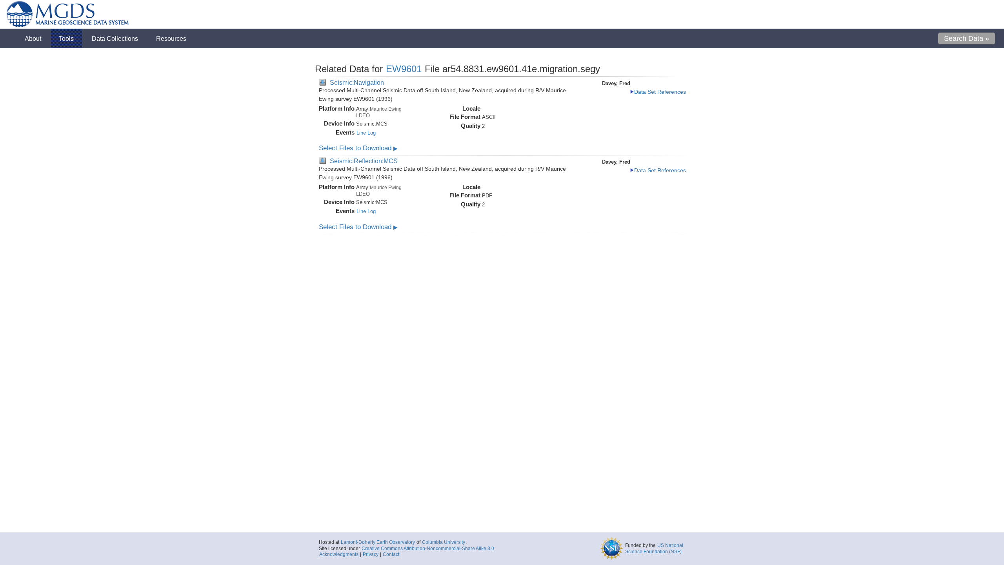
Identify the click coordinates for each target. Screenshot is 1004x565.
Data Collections (115, 38)
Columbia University (443, 542)
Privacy (370, 554)
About (33, 38)
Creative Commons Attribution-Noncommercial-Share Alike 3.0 (428, 548)
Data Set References (660, 92)
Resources (171, 38)
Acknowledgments (338, 554)
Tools (66, 38)
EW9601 (404, 69)
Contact (391, 554)
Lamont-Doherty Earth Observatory (378, 542)
